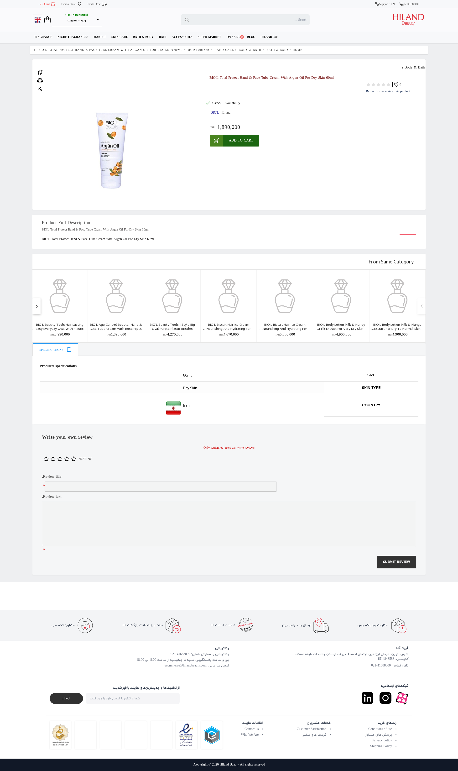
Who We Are (250, 735)
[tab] (55, 349)
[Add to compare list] (40, 72)
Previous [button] (36, 306)
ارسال (66, 698)
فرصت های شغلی (314, 735)
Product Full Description (66, 223)
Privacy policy (382, 740)
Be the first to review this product (388, 91)
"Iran (111, 408)
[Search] (188, 19)
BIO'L (215, 112)
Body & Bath (415, 67)
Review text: (51, 496)
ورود (83, 20)
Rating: (85, 459)
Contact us (252, 729)
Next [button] (421, 306)
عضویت (73, 20)
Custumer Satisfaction (311, 729)
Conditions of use (380, 729)
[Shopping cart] (47, 19)
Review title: (51, 476)
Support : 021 (387, 4)
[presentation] (55, 349)
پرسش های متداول (378, 735)
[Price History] (40, 80)
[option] (59, 306)
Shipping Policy (381, 746)
